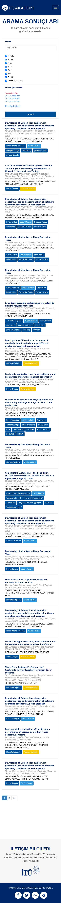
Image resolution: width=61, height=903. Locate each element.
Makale (11, 56)
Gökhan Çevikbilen (13, 462)
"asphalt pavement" (14, 507)
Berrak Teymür (12, 389)
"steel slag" (10, 502)
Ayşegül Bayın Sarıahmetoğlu (18, 493)
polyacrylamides (28, 425)
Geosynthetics (45, 320)
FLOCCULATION (43, 429)
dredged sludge (12, 425)
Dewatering (11, 259)
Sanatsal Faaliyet (15, 80)
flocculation (43, 425)
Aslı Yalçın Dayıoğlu (14, 320)
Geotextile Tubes (26, 259)
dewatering (26, 150)
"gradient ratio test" (13, 498)
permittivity (39, 325)
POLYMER (30, 429)
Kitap (10, 66)
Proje (10, 63)
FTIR (8, 429)
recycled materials (25, 325)
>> (14, 798)
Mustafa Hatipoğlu (13, 363)
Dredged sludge (12, 150)
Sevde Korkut (11, 222)
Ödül (10, 70)
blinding (26, 330)
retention (36, 330)
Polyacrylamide (42, 259)
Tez (9, 73)
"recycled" (49, 502)
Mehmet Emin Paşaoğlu (15, 146)
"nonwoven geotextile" (34, 498)
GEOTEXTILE (18, 429)
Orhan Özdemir (12, 188)
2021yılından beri (12, 101)
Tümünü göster (11, 93)
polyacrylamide (12, 155)
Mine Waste (38, 255)
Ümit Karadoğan (12, 288)
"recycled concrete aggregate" (30, 502)
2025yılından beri (12, 98)
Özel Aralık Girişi (13, 105)
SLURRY (20, 434)
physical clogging (13, 330)
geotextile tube (40, 150)
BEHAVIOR (10, 434)
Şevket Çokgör (12, 656)
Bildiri (10, 77)
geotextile (10, 325)
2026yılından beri (12, 95)
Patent (10, 59)
